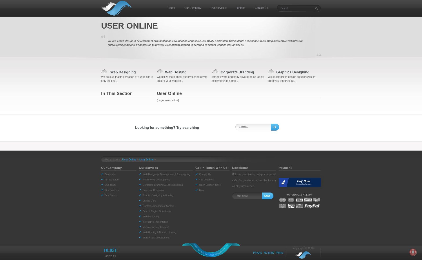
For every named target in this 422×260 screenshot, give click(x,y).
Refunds (269, 252)
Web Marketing (151, 216)
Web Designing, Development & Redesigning (166, 174)
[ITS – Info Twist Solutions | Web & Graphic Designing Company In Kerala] (117, 8)
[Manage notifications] (413, 252)
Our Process (112, 190)
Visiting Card (149, 200)
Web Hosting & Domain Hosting (159, 232)
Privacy (257, 252)
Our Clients (111, 195)
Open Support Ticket (210, 185)
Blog (201, 190)
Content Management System (158, 206)
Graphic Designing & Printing (158, 195)
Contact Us (205, 174)
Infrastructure (112, 179)
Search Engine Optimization (157, 211)
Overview (110, 174)
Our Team (110, 185)
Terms (279, 252)
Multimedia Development (156, 227)
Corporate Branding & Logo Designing (163, 185)
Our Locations (206, 179)
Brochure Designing (153, 190)
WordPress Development (156, 237)
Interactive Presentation (155, 221)
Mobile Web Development (156, 179)
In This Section (117, 93)
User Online (129, 159)
